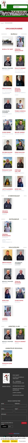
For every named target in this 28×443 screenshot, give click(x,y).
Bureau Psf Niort (7, 49)
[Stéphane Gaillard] (20, 162)
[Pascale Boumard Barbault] (20, 80)
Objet (17, 409)
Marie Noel (18, 189)
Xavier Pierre (6, 132)
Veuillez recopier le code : (7, 423)
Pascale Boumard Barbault (18, 90)
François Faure (7, 170)
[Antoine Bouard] (7, 144)
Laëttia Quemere (7, 189)
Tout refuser (14, 441)
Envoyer (24, 423)
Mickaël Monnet (20, 132)
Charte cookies (17, 392)
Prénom (17, 403)
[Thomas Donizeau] (20, 103)
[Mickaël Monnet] (20, 124)
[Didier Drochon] (20, 144)
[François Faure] (7, 162)
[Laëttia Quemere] (7, 181)
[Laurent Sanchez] (7, 310)
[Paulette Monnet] (20, 60)
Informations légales (18, 386)
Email (3, 409)
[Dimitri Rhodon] (7, 80)
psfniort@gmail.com (18, 382)
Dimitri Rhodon (6, 88)
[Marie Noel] (20, 181)
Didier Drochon (20, 152)
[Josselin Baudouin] (20, 273)
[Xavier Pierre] (7, 124)
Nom (3, 403)
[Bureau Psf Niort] (7, 41)
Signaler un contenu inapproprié (18, 389)
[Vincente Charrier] (7, 203)
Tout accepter (6, 441)
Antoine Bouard (7, 152)
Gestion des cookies (18, 395)
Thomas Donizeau (20, 111)
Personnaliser (22, 441)
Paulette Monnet (20, 68)
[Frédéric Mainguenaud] (20, 41)
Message (4, 414)
